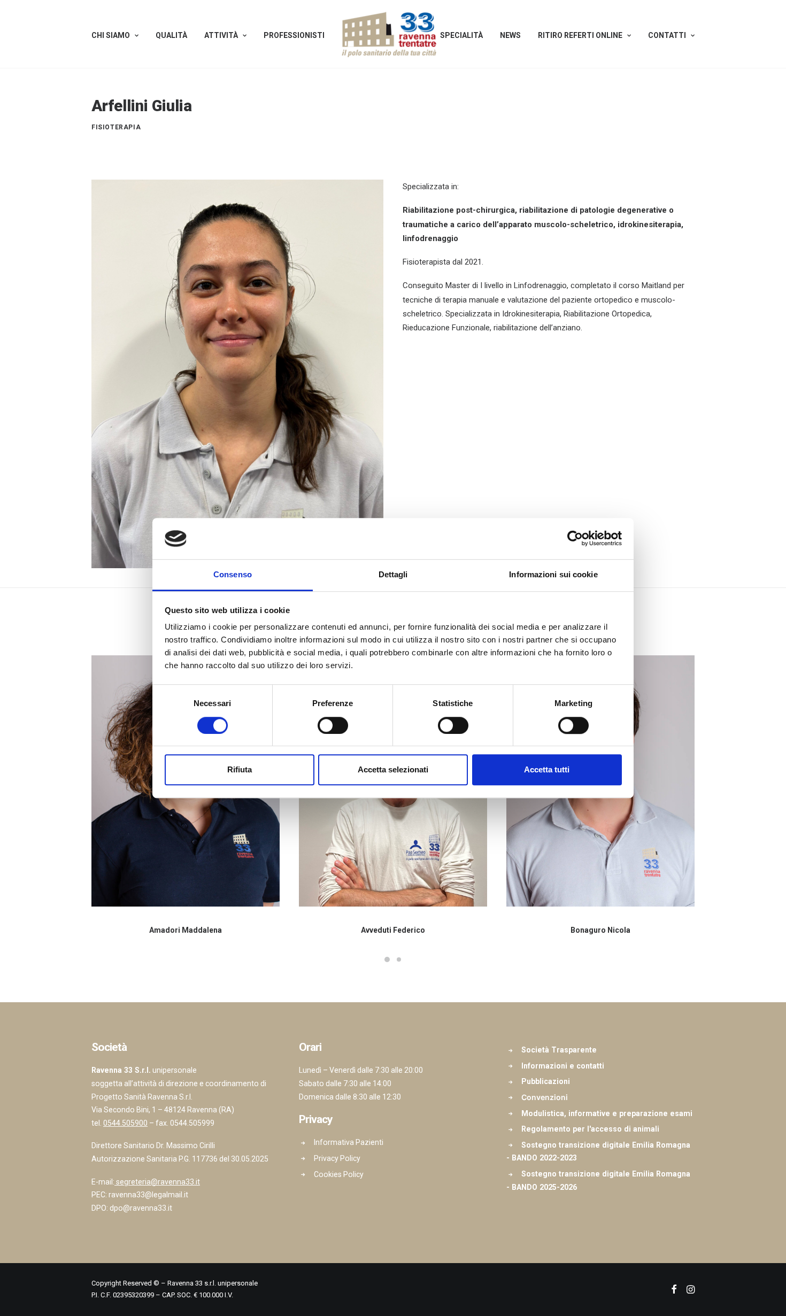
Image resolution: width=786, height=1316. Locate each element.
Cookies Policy (339, 1174)
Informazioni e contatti (562, 1066)
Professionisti (294, 35)
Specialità (461, 35)
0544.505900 (125, 1123)
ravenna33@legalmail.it (148, 1194)
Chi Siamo (110, 35)
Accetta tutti (546, 769)
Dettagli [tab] (393, 574)
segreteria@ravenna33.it (158, 1182)
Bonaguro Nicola (600, 930)
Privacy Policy (337, 1158)
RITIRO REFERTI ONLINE (580, 35)
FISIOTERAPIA (116, 127)
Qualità (171, 35)
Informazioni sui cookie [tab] (553, 574)
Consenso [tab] (232, 574)
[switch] (333, 725)
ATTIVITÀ (221, 35)
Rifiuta (239, 769)
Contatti (667, 35)
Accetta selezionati (393, 769)
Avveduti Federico (393, 930)
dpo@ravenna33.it (141, 1208)
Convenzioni (544, 1097)
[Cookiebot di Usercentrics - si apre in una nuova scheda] (575, 539)
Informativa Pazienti (348, 1142)
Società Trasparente (559, 1050)
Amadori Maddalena (185, 930)
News (510, 35)
